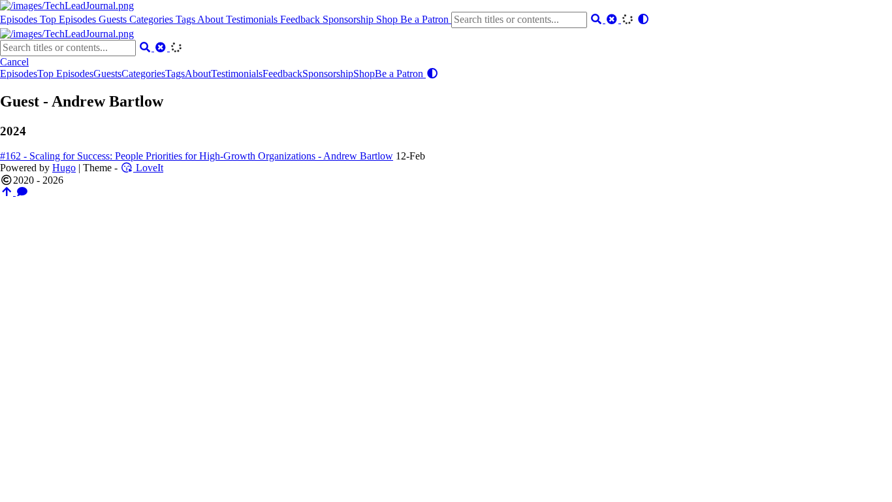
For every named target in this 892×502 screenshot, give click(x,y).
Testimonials (253, 19)
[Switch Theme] (643, 19)
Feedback (301, 19)
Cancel (14, 61)
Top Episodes (69, 19)
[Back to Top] (8, 191)
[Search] (597, 19)
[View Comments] (22, 191)
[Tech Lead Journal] (67, 5)
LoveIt (148, 167)
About (211, 19)
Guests (114, 19)
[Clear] (613, 19)
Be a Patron (425, 19)
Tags (186, 19)
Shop (388, 19)
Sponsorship (349, 19)
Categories (152, 19)
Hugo (64, 167)
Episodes (20, 19)
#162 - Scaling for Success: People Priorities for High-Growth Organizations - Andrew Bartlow (196, 155)
